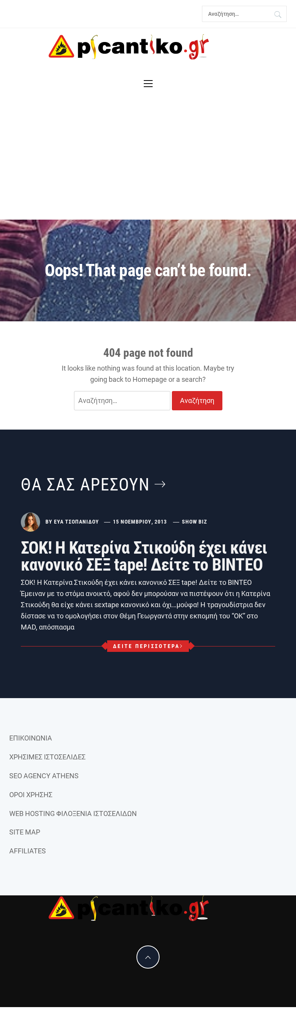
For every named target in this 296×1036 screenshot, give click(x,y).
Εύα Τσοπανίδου (76, 522)
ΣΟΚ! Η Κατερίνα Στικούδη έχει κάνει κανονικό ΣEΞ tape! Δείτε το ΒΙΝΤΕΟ (144, 556)
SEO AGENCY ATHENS (44, 776)
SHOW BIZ (194, 522)
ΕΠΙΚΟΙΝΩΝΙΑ (30, 738)
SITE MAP (24, 832)
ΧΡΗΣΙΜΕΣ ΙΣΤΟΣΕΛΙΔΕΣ (47, 757)
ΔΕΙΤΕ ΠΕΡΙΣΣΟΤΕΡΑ (146, 646)
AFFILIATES (27, 851)
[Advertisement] (148, 162)
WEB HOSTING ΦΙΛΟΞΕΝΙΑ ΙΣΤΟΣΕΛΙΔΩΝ (73, 813)
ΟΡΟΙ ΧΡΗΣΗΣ (30, 795)
